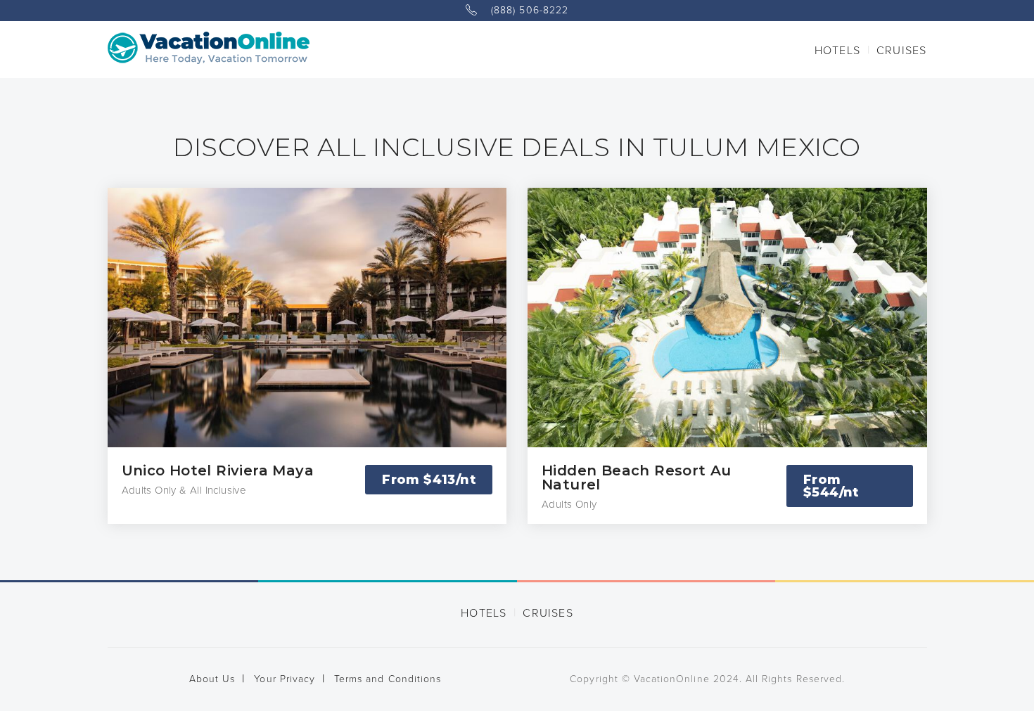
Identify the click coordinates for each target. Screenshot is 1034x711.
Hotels (837, 51)
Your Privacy (284, 679)
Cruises (901, 51)
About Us (212, 679)
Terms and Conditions (387, 679)
